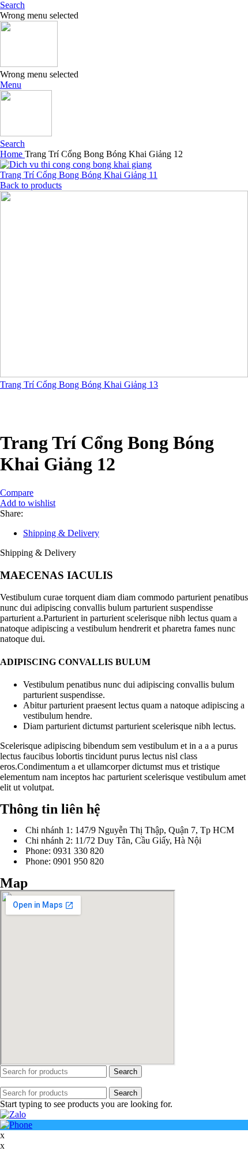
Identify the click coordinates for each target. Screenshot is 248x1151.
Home (12, 154)
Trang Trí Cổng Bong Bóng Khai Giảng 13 (79, 384)
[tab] (135, 533)
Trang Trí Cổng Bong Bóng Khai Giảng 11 (78, 175)
